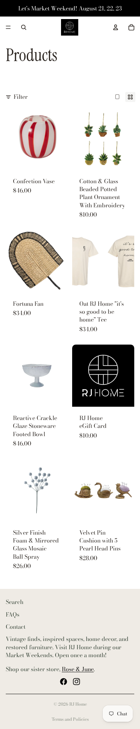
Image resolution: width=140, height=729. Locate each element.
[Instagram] (76, 681)
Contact (15, 626)
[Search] (24, 27)
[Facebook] (63, 681)
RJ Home (78, 704)
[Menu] (8, 27)
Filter (21, 97)
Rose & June (78, 668)
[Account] (115, 27)
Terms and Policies (70, 719)
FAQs (12, 614)
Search (14, 601)
